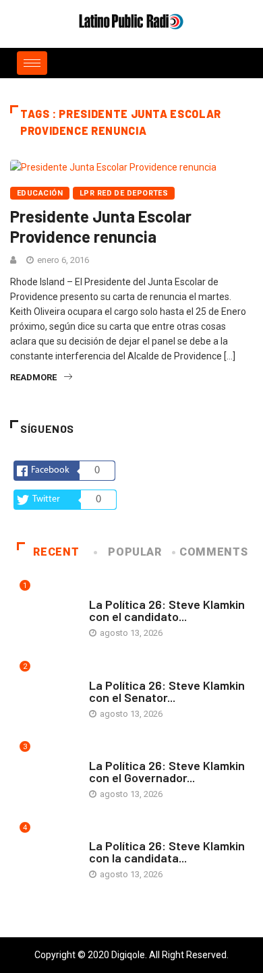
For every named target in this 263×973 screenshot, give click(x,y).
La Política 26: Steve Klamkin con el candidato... (167, 610)
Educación (40, 193)
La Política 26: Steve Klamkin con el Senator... (167, 691)
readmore (33, 377)
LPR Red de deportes (124, 193)
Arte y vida (112, 591)
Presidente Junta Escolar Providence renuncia (101, 226)
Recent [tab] (56, 552)
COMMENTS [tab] (213, 552)
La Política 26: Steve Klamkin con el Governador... (167, 771)
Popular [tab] (134, 552)
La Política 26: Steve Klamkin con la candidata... (167, 851)
